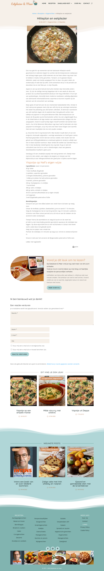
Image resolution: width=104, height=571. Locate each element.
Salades (63, 518)
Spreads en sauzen (62, 528)
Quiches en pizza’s (41, 538)
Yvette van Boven (52, 450)
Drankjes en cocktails (19, 541)
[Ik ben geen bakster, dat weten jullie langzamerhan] (59, 558)
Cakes (44, 450)
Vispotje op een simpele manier (23, 411)
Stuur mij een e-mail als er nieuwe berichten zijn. (30, 350)
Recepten (41, 13)
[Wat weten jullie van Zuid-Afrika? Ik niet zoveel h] (73, 558)
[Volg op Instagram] (53, 549)
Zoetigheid (63, 541)
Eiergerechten (41, 522)
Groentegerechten (41, 525)
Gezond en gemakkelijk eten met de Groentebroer (80, 483)
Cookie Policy (85, 530)
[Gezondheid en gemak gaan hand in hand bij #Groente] (31, 558)
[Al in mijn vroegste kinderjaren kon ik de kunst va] (87, 558)
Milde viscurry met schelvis (52, 411)
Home (34, 13)
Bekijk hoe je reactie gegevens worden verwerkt (63, 364)
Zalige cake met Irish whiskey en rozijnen (52, 482)
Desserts (19, 538)
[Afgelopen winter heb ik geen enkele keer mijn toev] (45, 558)
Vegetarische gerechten (63, 532)
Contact (85, 521)
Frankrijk (73, 378)
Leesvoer (16, 450)
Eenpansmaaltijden (41, 518)
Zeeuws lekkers (75, 450)
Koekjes (41, 528)
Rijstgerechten (41, 541)
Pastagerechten (41, 535)
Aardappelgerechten (19, 518)
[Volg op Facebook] (48, 549)
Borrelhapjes (19, 525)
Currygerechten (47, 378)
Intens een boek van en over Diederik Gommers (23, 483)
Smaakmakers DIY (63, 522)
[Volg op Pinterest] (58, 549)
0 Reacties (61, 22)
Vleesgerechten (63, 538)
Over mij (85, 518)
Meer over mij (54, 288)
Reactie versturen (19, 354)
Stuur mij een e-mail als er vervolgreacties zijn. (29, 346)
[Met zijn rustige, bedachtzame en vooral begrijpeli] (17, 558)
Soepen (63, 525)
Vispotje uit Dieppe (80, 410)
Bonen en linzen (19, 521)
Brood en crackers (19, 528)
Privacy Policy (84, 527)
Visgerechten (50, 13)
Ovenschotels (41, 532)
